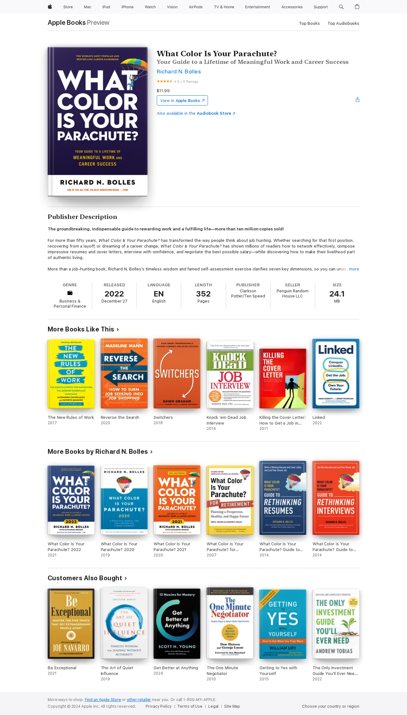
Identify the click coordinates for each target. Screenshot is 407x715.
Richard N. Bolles (179, 71)
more (354, 269)
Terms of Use (190, 706)
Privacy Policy (158, 706)
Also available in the (194, 113)
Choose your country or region (330, 706)
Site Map (232, 706)
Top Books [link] (309, 23)
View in (180, 100)
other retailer (139, 700)
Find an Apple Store (103, 700)
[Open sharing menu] (358, 100)
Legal (213, 706)
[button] (341, 7)
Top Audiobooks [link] (343, 23)
